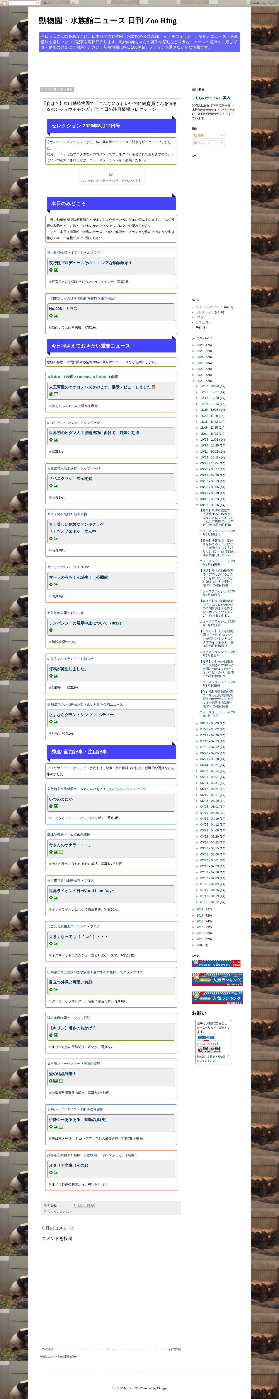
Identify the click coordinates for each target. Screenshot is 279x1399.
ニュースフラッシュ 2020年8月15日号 (217, 532)
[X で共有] (84, 1205)
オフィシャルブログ (85, 252)
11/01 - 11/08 (209, 433)
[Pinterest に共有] (92, 1205)
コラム (200, 322)
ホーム (111, 1349)
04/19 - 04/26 (210, 812)
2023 (200, 363)
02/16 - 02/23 (210, 866)
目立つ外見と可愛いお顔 (70, 982)
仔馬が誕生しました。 (68, 669)
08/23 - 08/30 (210, 493)
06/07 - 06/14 (210, 771)
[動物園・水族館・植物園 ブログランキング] (209, 1052)
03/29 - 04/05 (210, 830)
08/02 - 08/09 (210, 723)
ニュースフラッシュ (209, 307)
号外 (199, 327)
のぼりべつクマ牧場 (62, 422)
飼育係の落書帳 (91, 1109)
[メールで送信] (76, 1205)
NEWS (85, 567)
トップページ (90, 422)
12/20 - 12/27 (210, 392)
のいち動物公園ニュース (105, 704)
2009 (200, 945)
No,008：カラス (63, 308)
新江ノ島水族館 (58, 514)
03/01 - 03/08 (210, 854)
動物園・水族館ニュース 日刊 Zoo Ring (108, 20)
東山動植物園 (57, 252)
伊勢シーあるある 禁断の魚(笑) (78, 1119)
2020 (200, 381)
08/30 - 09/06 (210, 487)
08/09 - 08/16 (210, 505)
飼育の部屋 (92, 1063)
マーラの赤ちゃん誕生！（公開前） (80, 577)
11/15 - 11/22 (209, 421)
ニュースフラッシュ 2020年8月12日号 (217, 623)
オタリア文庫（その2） (69, 1165)
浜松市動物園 (57, 1018)
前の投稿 (175, 1349)
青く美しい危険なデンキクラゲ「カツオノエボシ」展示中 (76, 528)
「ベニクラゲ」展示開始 (70, 478)
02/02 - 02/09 (210, 878)
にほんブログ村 (207, 1044)
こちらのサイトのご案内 (211, 98)
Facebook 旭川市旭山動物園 (97, 377)
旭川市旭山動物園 (60, 377)
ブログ (89, 880)
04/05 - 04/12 (210, 824)
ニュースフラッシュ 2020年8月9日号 (217, 714)
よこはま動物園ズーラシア (67, 926)
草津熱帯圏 (55, 834)
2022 (200, 369)
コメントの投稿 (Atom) (64, 1356)
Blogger (162, 1388)
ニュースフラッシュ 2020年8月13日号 (217, 593)
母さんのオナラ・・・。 (70, 845)
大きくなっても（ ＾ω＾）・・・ (78, 936)
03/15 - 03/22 (210, 842)
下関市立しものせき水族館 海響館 (72, 298)
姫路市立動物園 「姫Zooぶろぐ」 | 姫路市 (106, 1155)
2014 (200, 939)
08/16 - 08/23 (210, 499)
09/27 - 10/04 (210, 463)
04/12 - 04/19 (210, 818)
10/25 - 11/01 (209, 439)
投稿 (200, 135)
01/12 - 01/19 (210, 896)
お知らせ (77, 613)
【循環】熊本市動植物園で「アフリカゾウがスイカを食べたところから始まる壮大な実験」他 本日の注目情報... (216, 578)
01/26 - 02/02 (210, 884)
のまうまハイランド (62, 658)
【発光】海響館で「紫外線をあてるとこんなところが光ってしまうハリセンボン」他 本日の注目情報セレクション (216, 548)
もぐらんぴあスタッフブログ (124, 789)
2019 (200, 909)
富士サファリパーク (62, 567)
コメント (203, 143)
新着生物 (80, 514)
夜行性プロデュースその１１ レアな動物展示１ (91, 263)
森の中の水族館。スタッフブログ (118, 972)
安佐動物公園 (57, 613)
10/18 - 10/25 (210, 445)
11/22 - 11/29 (209, 415)
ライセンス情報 (131, 180)
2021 (200, 374)
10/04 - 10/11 (209, 457)
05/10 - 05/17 (210, 795)
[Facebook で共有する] (88, 1205)
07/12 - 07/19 (210, 741)
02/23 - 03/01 (210, 860)
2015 (200, 933)
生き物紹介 (109, 298)
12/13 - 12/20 (210, 398)
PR (198, 317)
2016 (200, 927)
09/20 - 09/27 (210, 469)
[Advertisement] (123, 69)
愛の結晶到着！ (63, 1074)
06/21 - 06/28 (210, 759)
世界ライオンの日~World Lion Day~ (81, 891)
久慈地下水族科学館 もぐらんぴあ (73, 789)
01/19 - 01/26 (210, 890)
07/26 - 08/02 (210, 729)
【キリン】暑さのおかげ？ (72, 1028)
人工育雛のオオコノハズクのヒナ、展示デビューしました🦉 (102, 387)
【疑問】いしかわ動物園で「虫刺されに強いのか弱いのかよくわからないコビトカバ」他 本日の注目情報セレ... (216, 669)
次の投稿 (47, 1349)
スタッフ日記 (80, 1018)
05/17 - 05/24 (210, 788)
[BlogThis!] (80, 1205)
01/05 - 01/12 (210, 902)
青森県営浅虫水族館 (62, 468)
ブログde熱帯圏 (78, 834)
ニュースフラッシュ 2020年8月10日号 (217, 683)
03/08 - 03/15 (210, 848)
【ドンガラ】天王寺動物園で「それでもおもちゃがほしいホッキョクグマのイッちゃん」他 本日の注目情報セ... (216, 638)
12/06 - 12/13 (210, 403)
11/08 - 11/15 (209, 427)
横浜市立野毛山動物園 (63, 880)
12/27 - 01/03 (210, 386)
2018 (200, 915)
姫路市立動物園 (58, 1155)
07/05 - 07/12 (210, 747)
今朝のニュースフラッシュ (66, 142)
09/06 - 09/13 (210, 481)
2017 (200, 921)
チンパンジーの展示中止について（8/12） (86, 623)
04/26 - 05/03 (210, 806)
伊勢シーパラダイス (62, 1109)
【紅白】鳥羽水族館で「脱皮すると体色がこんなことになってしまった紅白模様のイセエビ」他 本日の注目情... (216, 517)
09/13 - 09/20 (210, 475)
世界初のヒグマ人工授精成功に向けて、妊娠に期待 (94, 433)
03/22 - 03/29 (210, 836)
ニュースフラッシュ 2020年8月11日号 (217, 653)
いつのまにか (61, 799)
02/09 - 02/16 (210, 872)
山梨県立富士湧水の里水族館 (68, 972)
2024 (200, 357)
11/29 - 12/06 (209, 409)
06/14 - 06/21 (210, 765)
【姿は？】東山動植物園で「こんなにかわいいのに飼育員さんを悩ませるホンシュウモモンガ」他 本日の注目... (216, 608)
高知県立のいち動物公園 (65, 704)
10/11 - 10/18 (209, 451)
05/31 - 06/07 (210, 777)
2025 (200, 351)
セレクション (62, 1211)
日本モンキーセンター (63, 1063)
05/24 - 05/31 (210, 783)
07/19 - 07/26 (210, 735)
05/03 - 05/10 (210, 800)
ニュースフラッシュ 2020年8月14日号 (217, 562)
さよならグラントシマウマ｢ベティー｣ (82, 715)
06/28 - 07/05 (210, 753)
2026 (200, 345)
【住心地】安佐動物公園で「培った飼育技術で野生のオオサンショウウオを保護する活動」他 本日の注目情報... (216, 699)
